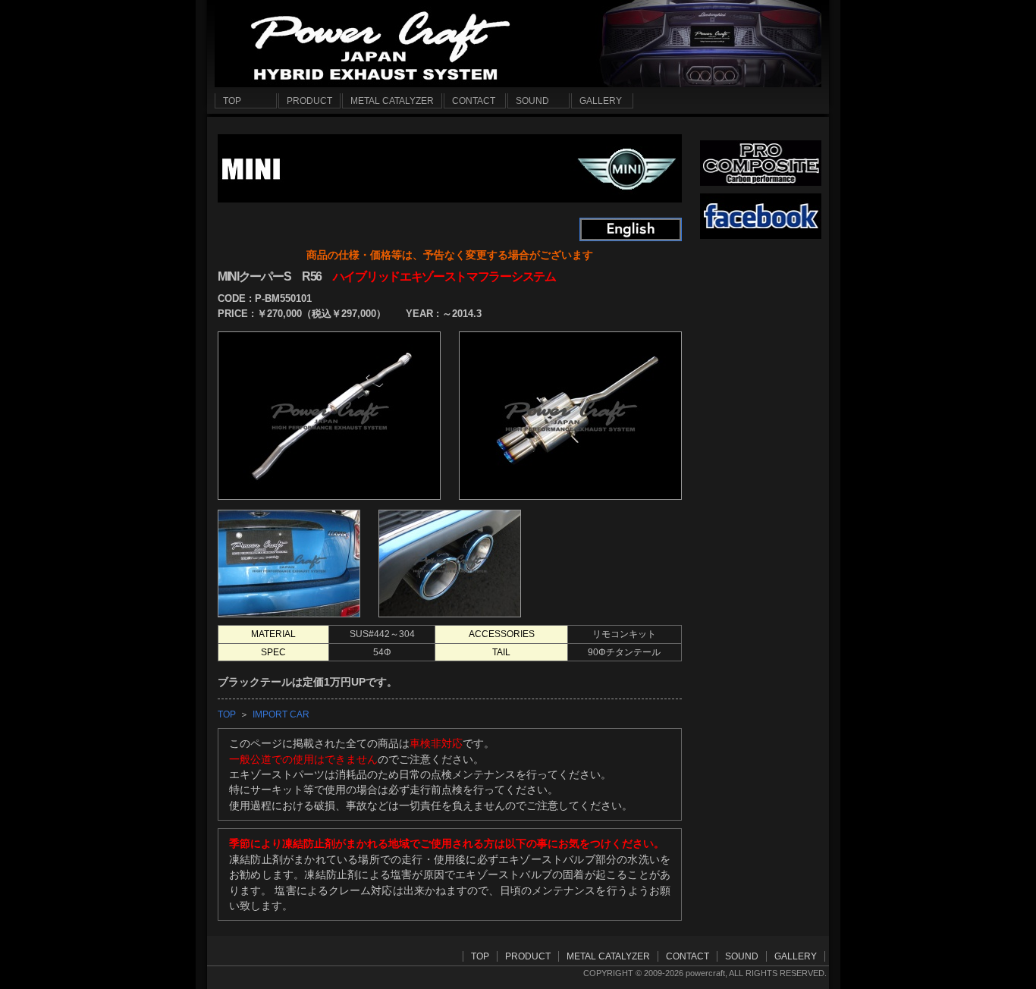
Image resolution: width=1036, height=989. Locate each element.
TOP (227, 714)
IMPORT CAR (281, 714)
